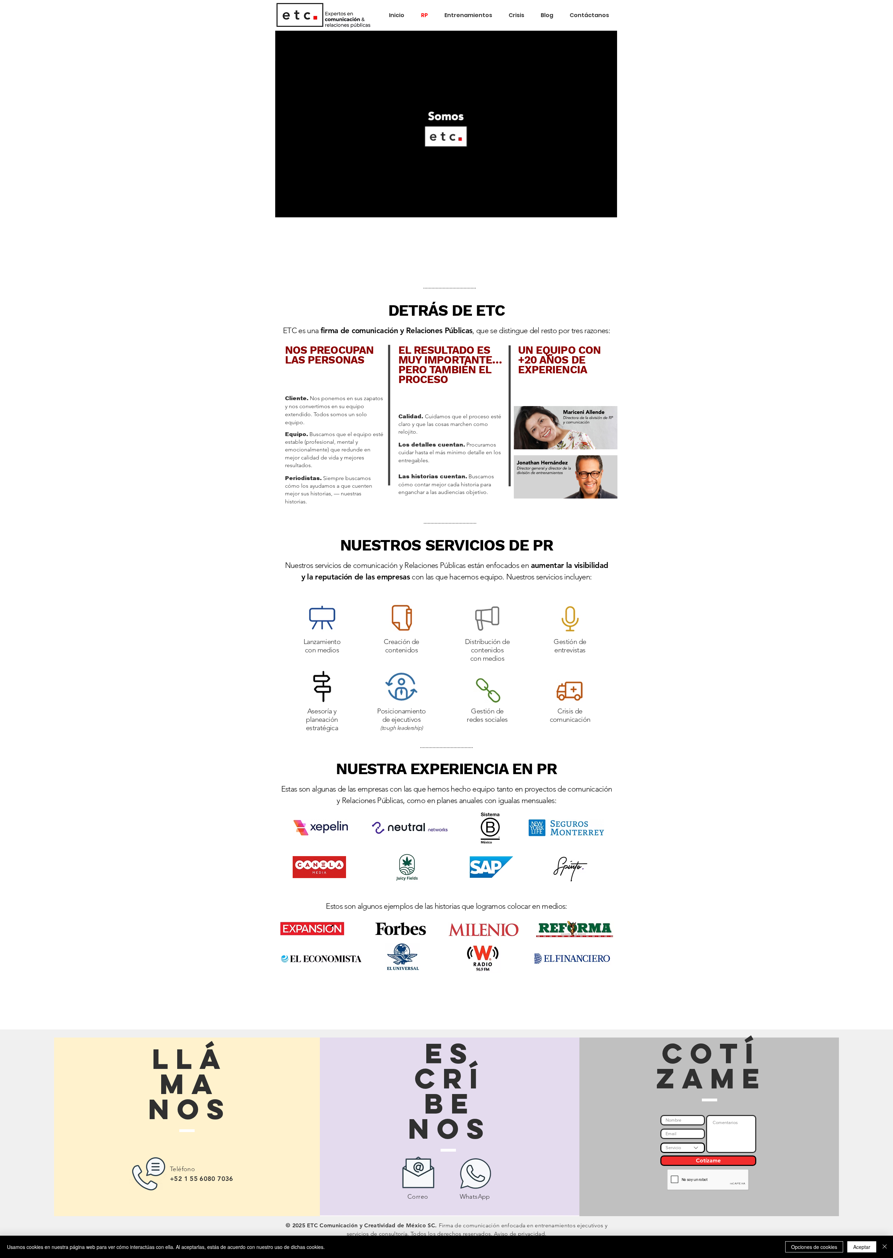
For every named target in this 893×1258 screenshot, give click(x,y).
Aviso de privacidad (519, 1233)
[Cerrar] (884, 1246)
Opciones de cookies (814, 1246)
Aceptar (861, 1246)
